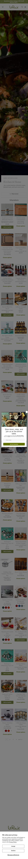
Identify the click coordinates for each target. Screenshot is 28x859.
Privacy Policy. (13, 842)
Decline (13, 850)
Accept (13, 846)
